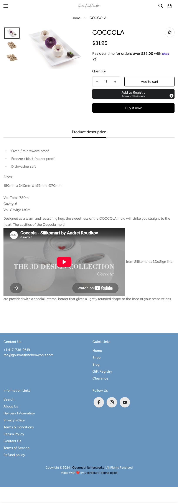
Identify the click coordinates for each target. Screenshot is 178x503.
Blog (95, 364)
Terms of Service (16, 448)
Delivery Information (19, 413)
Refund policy (14, 455)
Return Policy (13, 434)
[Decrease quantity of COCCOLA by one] (97, 82)
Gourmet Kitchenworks (88, 467)
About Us (10, 406)
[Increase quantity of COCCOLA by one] (115, 82)
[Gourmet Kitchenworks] (89, 6)
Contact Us (12, 441)
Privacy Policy (14, 420)
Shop (96, 357)
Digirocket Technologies (100, 473)
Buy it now (133, 108)
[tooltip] (171, 96)
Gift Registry (102, 371)
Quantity (99, 71)
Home (76, 18)
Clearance (100, 378)
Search (8, 399)
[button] (170, 6)
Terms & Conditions (18, 427)
